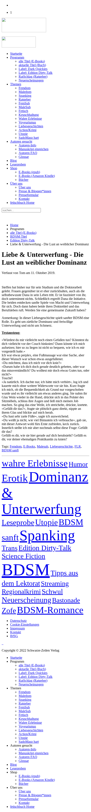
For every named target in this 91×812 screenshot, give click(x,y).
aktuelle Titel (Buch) (32, 65)
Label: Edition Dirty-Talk (35, 72)
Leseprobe (18, 522)
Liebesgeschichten (31, 126)
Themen (15, 84)
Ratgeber (25, 99)
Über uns (16, 183)
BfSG (14, 636)
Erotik (15, 478)
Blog (13, 160)
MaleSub (25, 107)
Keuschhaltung (29, 115)
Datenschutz (18, 620)
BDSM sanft (10, 450)
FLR (77, 446)
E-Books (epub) (29, 172)
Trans (10, 548)
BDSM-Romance (50, 610)
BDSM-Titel (18, 236)
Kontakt (24, 199)
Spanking (25, 95)
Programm (17, 57)
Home (14, 225)
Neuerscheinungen (31, 80)
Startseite (16, 53)
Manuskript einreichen (33, 149)
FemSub (24, 103)
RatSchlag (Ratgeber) (33, 76)
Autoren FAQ (28, 153)
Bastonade (66, 600)
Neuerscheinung (26, 600)
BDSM (26, 569)
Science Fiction (23, 556)
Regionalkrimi (21, 591)
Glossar (24, 157)
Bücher (23, 179)
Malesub (42, 446)
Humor (78, 464)
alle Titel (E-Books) (32, 61)
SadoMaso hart (29, 137)
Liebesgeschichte (61, 446)
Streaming (55, 583)
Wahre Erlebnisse (30, 118)
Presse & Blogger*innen (35, 191)
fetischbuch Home (22, 202)
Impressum (17, 628)
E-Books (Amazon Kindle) (37, 176)
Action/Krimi (27, 130)
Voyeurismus (27, 122)
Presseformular (29, 195)
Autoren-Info (27, 145)
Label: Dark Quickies (33, 69)
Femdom (24, 88)
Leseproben (18, 164)
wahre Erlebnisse (35, 463)
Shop (13, 168)
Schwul (52, 591)
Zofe (9, 610)
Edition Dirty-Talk (22, 240)
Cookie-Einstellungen (24, 624)
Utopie (23, 134)
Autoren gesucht (21, 141)
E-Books (29, 446)
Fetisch (23, 111)
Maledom (25, 92)
